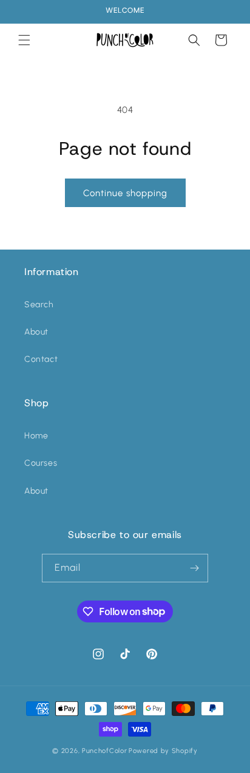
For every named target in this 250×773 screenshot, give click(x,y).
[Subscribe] (194, 568)
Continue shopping (125, 193)
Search (39, 304)
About (36, 332)
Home (36, 436)
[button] (24, 40)
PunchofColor (104, 751)
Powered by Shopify (163, 751)
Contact (41, 359)
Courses (40, 463)
